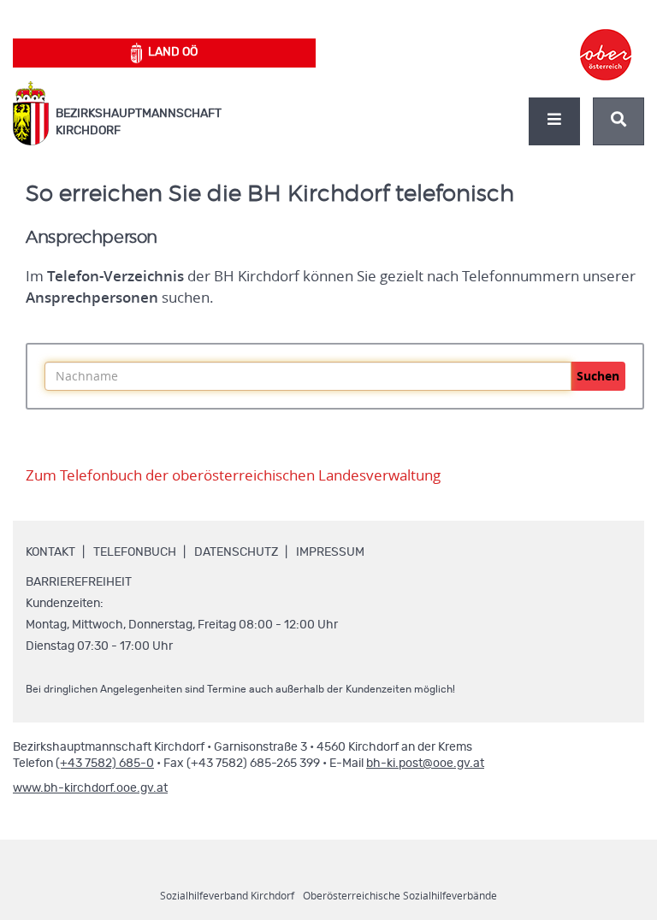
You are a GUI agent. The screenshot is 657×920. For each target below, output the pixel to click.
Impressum (330, 552)
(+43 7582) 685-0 (105, 764)
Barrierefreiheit (79, 582)
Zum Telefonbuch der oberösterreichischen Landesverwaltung (233, 475)
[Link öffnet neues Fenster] (605, 39)
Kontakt (50, 552)
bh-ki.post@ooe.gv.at (425, 764)
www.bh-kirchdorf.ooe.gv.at (90, 788)
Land (173, 52)
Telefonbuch (134, 552)
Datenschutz (236, 552)
